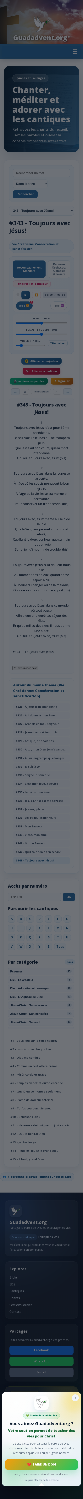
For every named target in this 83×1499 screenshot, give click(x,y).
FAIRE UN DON (44, 1464)
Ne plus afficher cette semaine (42, 1480)
